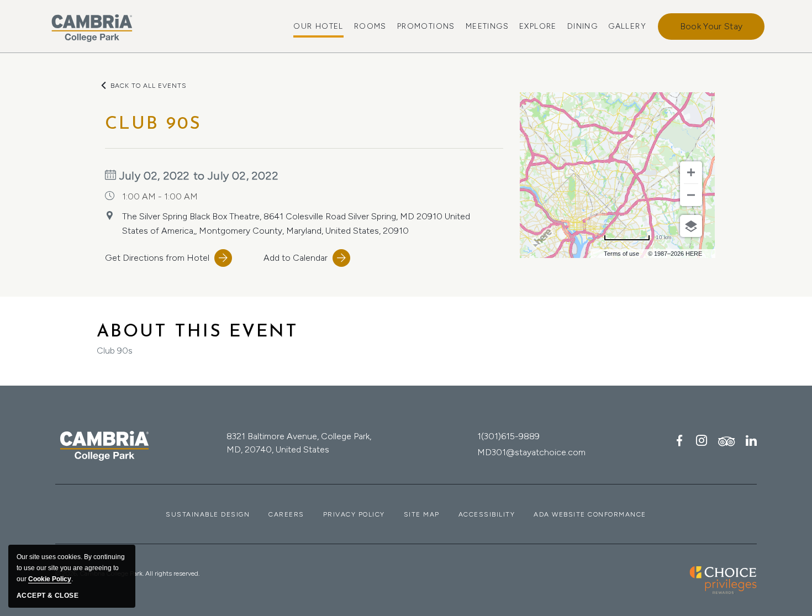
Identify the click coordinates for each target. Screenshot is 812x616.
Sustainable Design (208, 514)
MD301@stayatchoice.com (531, 452)
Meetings (487, 26)
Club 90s (197, 339)
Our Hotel (318, 26)
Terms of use (621, 253)
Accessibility (486, 514)
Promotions (426, 26)
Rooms (370, 26)
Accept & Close (47, 595)
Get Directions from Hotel (157, 257)
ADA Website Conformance (590, 514)
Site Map (422, 514)
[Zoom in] (691, 172)
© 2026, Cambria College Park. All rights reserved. (127, 573)
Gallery (627, 26)
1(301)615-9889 (508, 436)
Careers (286, 514)
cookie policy (49, 579)
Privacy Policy (354, 514)
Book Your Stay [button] (711, 26)
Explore (538, 26)
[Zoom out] (691, 195)
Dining (582, 26)
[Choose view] (691, 226)
